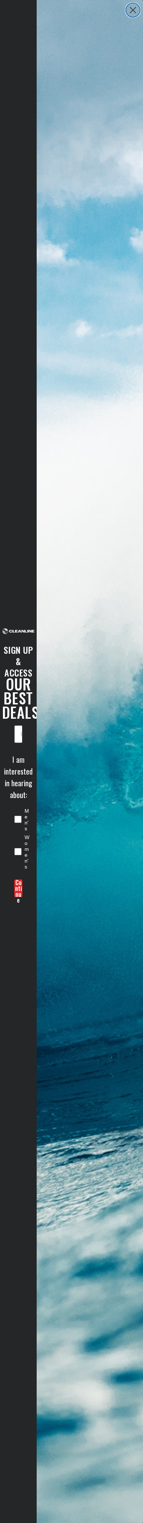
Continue (18, 888)
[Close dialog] (133, 10)
